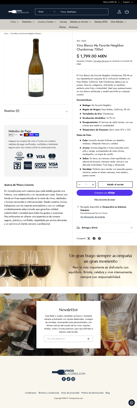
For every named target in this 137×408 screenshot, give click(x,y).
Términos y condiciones (48, 392)
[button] (127, 12)
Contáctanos (30, 392)
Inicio (6, 33)
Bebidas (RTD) (101, 21)
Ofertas (62, 27)
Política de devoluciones (92, 392)
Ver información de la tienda (92, 217)
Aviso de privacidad (70, 392)
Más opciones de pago (104, 199)
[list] (36, 66)
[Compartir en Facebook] (94, 238)
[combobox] (71, 12)
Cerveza (63, 21)
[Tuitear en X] (88, 238)
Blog (108, 392)
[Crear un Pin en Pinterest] (99, 238)
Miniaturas (73, 27)
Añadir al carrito (115, 184)
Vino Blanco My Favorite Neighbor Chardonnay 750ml (27, 33)
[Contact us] (131, 402)
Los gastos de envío (101, 61)
